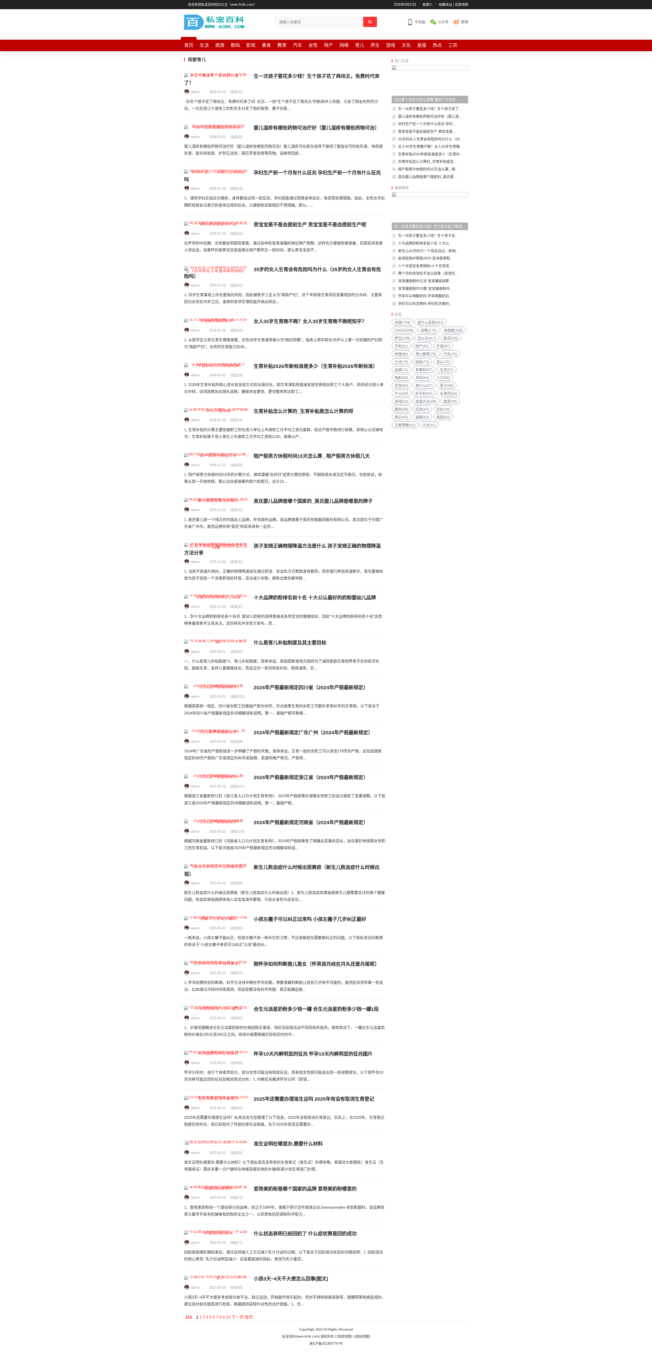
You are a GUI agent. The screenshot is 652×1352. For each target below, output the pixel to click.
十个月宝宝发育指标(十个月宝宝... (425, 266)
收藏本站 (445, 4)
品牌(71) (401, 370)
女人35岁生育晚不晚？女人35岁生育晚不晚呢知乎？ (310, 321)
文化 (406, 45)
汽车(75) (450, 354)
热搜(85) (401, 354)
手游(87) (443, 346)
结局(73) (422, 362)
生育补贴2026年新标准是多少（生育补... (430, 154)
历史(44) (443, 409)
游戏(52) (401, 401)
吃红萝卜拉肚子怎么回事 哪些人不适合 (425, 100)
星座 (421, 45)
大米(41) (429, 425)
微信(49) (401, 409)
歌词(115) (451, 338)
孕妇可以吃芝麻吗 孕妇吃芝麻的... (425, 303)
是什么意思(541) (430, 322)
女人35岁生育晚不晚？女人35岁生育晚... (430, 146)
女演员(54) (448, 393)
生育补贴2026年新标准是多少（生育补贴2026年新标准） (316, 366)
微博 (464, 22)
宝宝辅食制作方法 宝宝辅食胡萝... (425, 281)
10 (228, 1317)
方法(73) (401, 362)
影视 (250, 45)
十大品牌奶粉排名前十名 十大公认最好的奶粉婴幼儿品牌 (315, 597)
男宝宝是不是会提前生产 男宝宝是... (427, 131)
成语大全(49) (425, 401)
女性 (313, 45)
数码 (235, 45)
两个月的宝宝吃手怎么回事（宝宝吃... (428, 273)
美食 (266, 45)
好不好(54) (424, 393)
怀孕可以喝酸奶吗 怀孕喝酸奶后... (425, 296)
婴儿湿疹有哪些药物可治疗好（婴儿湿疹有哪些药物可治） (316, 128)
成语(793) (402, 322)
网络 (344, 45)
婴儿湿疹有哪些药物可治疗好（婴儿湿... (430, 116)
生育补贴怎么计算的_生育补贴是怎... (427, 161)
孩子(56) (447, 385)
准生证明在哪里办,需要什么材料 (288, 1144)
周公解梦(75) (425, 354)
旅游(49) (450, 401)
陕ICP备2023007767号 (326, 1343)
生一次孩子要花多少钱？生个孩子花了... (430, 109)
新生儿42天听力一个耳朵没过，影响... (428, 251)
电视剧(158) (453, 330)
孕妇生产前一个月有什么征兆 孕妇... (427, 124)
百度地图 (461, 4)
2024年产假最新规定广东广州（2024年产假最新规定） (313, 732)
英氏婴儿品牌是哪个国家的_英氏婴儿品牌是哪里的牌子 (313, 501)
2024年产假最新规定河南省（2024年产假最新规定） (311, 822)
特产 (328, 45)
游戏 (390, 45)
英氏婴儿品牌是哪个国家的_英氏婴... (427, 177)
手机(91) (401, 346)
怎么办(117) (426, 338)
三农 (452, 45)
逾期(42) (422, 417)
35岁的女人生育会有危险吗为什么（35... (430, 139)
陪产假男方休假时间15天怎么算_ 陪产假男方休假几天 (312, 456)
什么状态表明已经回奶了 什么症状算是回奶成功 (305, 1233)
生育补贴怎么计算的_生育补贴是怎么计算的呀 (303, 411)
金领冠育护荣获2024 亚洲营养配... (425, 258)
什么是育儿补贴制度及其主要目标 (290, 642)
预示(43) (401, 417)
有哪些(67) (424, 370)
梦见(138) (402, 338)
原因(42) (443, 417)
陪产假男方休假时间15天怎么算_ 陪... (428, 169)
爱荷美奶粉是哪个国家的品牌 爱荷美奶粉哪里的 (305, 1189)
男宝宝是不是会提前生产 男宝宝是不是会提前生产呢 (310, 224)
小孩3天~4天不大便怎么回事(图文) (291, 1278)
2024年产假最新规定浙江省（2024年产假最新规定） (311, 777)
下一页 (238, 1317)
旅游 (219, 45)
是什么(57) (424, 385)
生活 (204, 45)
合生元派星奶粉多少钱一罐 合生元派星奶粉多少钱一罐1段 (316, 1009)
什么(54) (401, 393)
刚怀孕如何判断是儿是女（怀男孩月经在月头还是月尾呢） (316, 964)
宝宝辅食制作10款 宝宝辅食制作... (425, 288)
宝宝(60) (401, 385)
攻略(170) (429, 330)
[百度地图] (344, 1336)
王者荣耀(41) (405, 425)
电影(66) (401, 378)
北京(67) (447, 370)
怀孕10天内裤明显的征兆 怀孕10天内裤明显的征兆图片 (313, 1054)
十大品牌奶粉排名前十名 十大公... (425, 243)
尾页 (249, 1317)
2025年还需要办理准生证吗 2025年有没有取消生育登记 (314, 1099)
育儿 (359, 45)
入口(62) (443, 378)
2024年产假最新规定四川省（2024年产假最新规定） (311, 687)
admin (195, 92)
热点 (437, 45)
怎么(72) (443, 362)
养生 (375, 45)
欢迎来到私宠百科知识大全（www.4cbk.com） (222, 4)
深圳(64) (422, 378)
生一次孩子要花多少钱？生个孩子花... (428, 235)
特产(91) (422, 346)
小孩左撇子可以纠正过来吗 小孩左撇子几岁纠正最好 (310, 919)
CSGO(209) (404, 330)
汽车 (297, 45)
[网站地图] (362, 1336)
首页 (188, 45)
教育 (282, 45)
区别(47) (422, 409)
